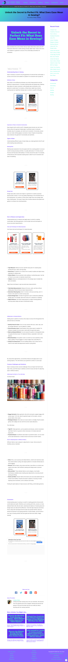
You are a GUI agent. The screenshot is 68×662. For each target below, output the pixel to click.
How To (52, 88)
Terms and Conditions (56, 659)
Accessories (54, 2)
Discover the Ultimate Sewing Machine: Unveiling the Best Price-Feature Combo (15, 640)
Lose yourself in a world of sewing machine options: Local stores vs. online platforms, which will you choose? (35, 640)
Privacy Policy (56, 657)
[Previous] (8, 239)
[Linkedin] (31, 593)
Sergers (47, 2)
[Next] (43, 239)
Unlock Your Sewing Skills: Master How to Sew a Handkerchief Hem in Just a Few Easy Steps (55, 71)
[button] (65, 2)
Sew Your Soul (5, 6)
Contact (12, 655)
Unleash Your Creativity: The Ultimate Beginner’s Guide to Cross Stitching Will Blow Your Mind (34, 625)
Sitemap (12, 657)
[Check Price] (20, 108)
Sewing (25, 2)
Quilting (40, 2)
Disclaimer (56, 655)
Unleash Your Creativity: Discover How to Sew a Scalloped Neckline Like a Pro (55, 34)
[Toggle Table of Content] (20, 68)
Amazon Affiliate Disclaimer (56, 653)
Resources (11, 659)
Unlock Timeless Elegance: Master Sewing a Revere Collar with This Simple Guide (54, 44)
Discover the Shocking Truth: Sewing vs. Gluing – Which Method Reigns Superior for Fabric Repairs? (16, 625)
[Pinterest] (26, 593)
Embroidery (33, 2)
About (61, 2)
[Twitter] (21, 593)
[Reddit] (36, 593)
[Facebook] (16, 593)
